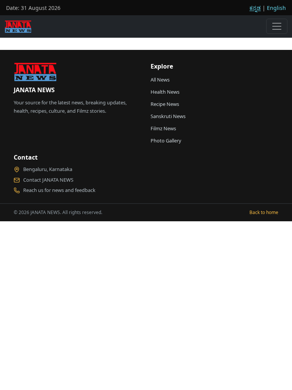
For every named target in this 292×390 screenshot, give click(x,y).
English (276, 7)
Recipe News (165, 104)
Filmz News (163, 128)
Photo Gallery (166, 140)
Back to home (263, 212)
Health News (165, 91)
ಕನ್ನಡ (255, 7)
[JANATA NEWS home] (35, 74)
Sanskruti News (168, 116)
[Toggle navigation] (276, 26)
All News (160, 79)
